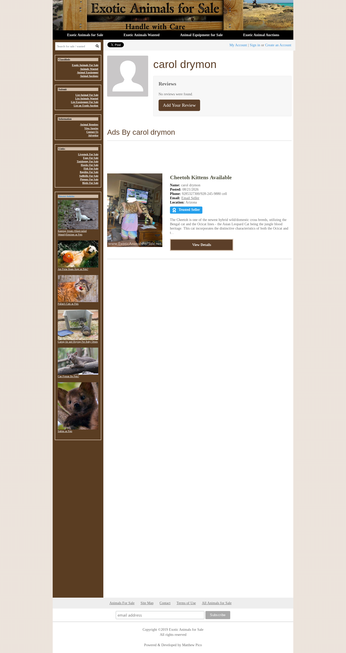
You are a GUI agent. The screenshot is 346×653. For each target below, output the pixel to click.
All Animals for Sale (217, 603)
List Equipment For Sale (84, 102)
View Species (91, 128)
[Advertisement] (78, 520)
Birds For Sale (90, 183)
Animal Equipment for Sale (201, 35)
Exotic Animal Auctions (261, 35)
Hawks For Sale (89, 165)
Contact (165, 603)
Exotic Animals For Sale (85, 65)
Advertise (93, 135)
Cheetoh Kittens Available (201, 177)
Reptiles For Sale (89, 172)
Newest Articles (66, 196)
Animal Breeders (89, 124)
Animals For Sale (121, 603)
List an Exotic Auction (86, 105)
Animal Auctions (89, 76)
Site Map (147, 603)
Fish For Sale (91, 168)
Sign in (255, 45)
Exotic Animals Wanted (142, 35)
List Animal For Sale (86, 95)
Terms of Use (186, 603)
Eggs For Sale (90, 157)
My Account (238, 45)
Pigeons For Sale (89, 179)
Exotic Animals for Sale (85, 35)
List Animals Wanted (86, 98)
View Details (201, 245)
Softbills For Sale (88, 175)
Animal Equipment (87, 72)
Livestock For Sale (88, 154)
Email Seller (190, 198)
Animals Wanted (89, 68)
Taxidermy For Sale (87, 161)
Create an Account (278, 45)
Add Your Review (179, 105)
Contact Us (92, 131)
